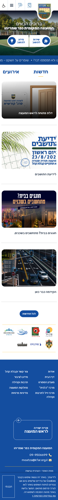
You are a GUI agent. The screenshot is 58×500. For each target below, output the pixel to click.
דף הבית (49, 376)
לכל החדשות (29, 313)
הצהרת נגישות (32, 470)
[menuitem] (42, 372)
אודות (51, 371)
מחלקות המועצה (18, 387)
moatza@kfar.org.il (34, 460)
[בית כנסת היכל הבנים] (22, 344)
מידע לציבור (21, 376)
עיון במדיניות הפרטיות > (44, 495)
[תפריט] (11, 5)
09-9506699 (38, 455)
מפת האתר (47, 470)
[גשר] (22, 331)
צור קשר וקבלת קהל (16, 371)
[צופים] (49, 344)
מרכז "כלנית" (46, 387)
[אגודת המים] (36, 344)
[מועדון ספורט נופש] (9, 331)
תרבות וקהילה (20, 382)
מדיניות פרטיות (19, 392)
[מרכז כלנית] (36, 331)
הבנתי (8, 486)
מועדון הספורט (46, 382)
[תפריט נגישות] (3, 6)
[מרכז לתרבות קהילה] (49, 331)
